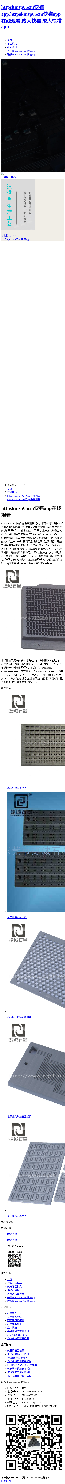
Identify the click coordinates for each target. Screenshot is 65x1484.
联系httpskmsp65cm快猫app (21, 54)
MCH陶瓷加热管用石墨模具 (22, 1365)
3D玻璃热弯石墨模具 (18, 1335)
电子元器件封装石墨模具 (20, 1376)
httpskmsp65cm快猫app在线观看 (23, 496)
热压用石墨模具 (15, 1350)
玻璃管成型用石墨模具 (19, 1372)
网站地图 (6, 1481)
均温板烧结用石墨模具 (19, 1361)
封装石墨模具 (14, 1283)
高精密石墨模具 (15, 1320)
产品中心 (12, 492)
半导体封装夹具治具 (18, 1331)
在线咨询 (12, 1234)
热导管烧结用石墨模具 (19, 1368)
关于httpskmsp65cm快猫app (21, 51)
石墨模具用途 (14, 1317)
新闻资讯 (12, 47)
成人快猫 (12, 1327)
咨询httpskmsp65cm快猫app (15, 239)
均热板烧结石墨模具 (18, 1338)
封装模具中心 (8, 177)
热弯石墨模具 (14, 1286)
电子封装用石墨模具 (18, 1354)
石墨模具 (12, 43)
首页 (9, 40)
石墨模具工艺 (14, 1313)
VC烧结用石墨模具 (17, 1358)
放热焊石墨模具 (15, 1294)
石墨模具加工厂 (15, 1324)
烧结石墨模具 (14, 1290)
